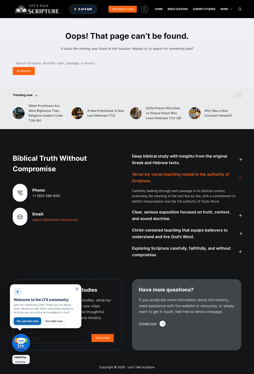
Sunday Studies (204, 9)
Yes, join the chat (27, 321)
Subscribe (102, 338)
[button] (186, 159)
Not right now (54, 321)
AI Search (24, 71)
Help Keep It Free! (123, 9)
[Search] (239, 9)
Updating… (21, 357)
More (224, 9)
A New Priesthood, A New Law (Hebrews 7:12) (105, 113)
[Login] (144, 9)
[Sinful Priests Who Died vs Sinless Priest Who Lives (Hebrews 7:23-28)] (136, 113)
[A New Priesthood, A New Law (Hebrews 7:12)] (77, 113)
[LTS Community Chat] (21, 343)
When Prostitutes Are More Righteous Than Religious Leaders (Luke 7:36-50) (46, 113)
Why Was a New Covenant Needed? (218, 113)
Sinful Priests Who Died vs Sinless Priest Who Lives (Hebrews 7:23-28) (163, 113)
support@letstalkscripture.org (54, 220)
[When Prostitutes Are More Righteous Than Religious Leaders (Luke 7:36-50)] (19, 113)
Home (159, 9)
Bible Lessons (178, 9)
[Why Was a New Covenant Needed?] (195, 113)
